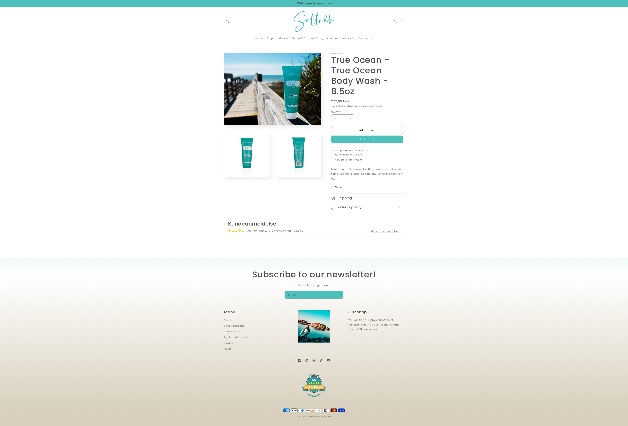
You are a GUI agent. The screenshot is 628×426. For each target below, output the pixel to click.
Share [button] (338, 187)
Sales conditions (234, 325)
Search (228, 320)
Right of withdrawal (236, 337)
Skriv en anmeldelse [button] (384, 231)
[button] (227, 21)
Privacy (228, 343)
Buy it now (367, 139)
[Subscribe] (339, 295)
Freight (228, 349)
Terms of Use (232, 331)
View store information (348, 159)
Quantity (335, 111)
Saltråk (308, 416)
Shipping (352, 106)
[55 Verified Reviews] (314, 398)
